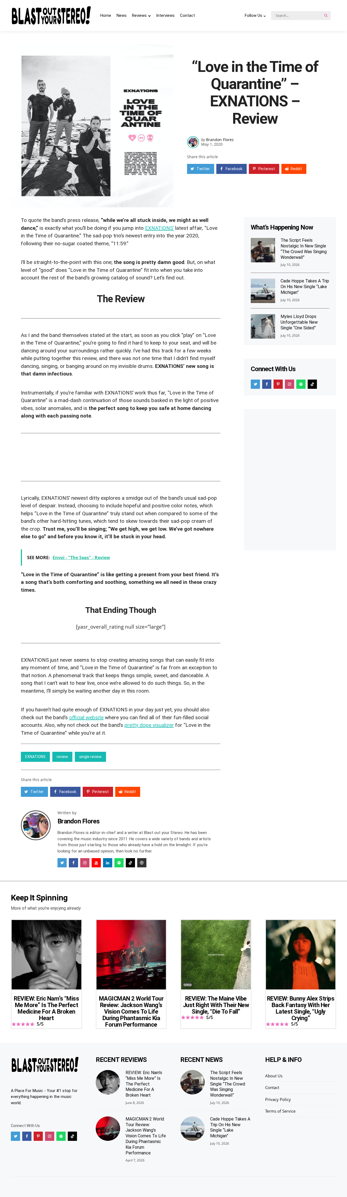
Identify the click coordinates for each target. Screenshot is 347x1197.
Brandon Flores (220, 139)
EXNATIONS (35, 757)
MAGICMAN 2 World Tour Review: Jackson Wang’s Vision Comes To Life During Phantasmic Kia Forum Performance (131, 1011)
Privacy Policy (278, 1099)
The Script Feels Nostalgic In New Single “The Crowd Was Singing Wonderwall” (304, 249)
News (122, 15)
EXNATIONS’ (159, 228)
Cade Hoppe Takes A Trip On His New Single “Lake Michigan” (305, 287)
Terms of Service (280, 1111)
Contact (187, 15)
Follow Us (253, 15)
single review (90, 757)
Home (105, 15)
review (62, 757)
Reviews (139, 15)
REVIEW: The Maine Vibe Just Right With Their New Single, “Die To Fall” (216, 1005)
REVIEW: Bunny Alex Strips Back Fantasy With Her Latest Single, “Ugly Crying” (301, 1008)
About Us (273, 1075)
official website (86, 717)
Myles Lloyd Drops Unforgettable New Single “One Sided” (299, 322)
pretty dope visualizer (149, 725)
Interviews (165, 15)
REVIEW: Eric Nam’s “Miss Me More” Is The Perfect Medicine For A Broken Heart (46, 1008)
